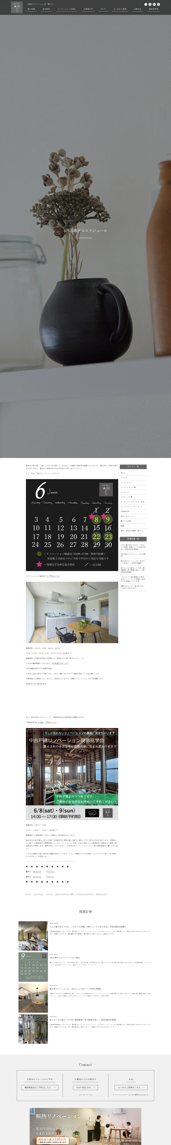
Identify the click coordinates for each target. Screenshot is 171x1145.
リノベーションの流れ (66, 9)
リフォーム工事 (126, 497)
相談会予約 (153, 9)
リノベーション (38, 894)
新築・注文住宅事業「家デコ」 (132, 531)
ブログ (103, 9)
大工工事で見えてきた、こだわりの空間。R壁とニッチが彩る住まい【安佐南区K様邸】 (133, 547)
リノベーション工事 (128, 487)
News (123, 473)
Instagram (37, 872)
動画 (122, 526)
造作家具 (46, 9)
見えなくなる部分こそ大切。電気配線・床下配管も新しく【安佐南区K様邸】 (133, 570)
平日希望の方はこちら (60, 663)
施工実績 (31, 9)
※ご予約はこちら (53, 576)
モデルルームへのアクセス (36, 684)
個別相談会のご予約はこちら (38, 1088)
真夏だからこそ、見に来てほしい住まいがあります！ (133, 587)
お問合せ (137, 9)
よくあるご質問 (120, 9)
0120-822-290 (84, 1088)
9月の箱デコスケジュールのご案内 (133, 555)
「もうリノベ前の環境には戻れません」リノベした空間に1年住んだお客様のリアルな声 (133, 579)
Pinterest (50, 872)
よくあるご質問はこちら (129, 1088)
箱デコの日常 (126, 521)
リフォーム (49, 894)
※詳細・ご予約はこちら (47, 722)
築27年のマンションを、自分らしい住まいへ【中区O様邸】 (133, 562)
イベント (27, 894)
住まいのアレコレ (101, 894)
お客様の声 (88, 9)
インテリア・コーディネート (85, 894)
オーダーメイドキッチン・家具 (64, 894)
